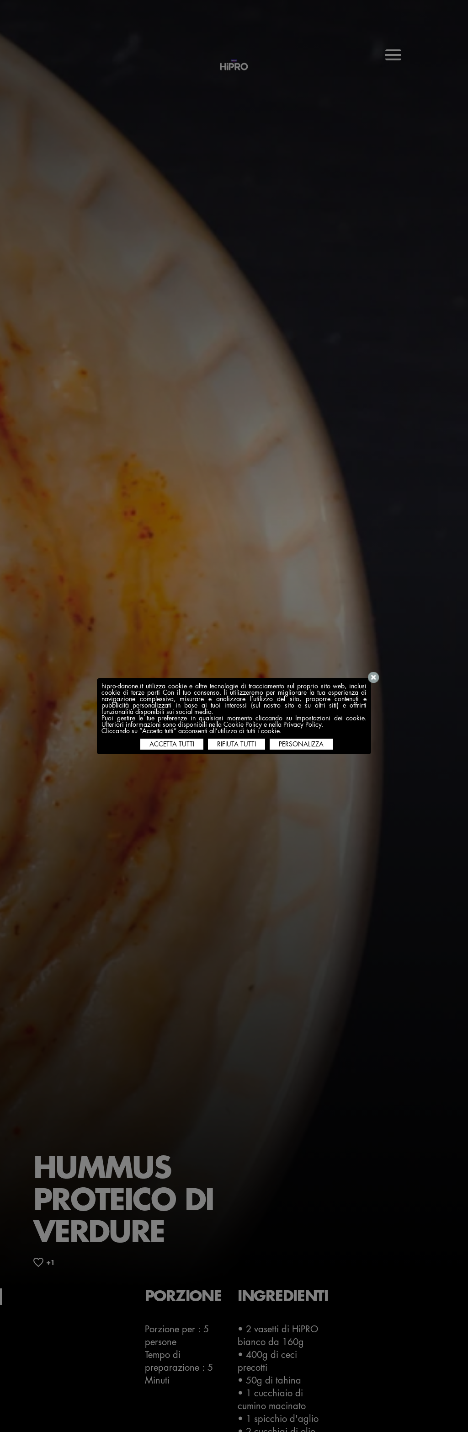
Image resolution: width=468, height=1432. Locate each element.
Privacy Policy (302, 724)
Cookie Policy (242, 724)
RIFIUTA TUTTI (236, 744)
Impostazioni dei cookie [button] (330, 718)
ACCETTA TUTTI (171, 744)
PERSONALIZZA (301, 744)
